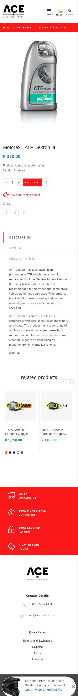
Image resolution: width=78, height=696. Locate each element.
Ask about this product (25, 195)
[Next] (70, 382)
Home (6, 27)
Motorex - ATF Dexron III (52, 27)
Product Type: (12, 165)
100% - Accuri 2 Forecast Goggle (16, 431)
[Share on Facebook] (6, 212)
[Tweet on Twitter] (15, 212)
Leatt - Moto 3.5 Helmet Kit (43, 686)
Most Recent (24, 27)
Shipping (37, 646)
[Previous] (63, 382)
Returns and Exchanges (37, 640)
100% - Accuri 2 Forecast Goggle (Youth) (52, 432)
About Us (37, 659)
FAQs (37, 653)
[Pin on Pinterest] (24, 212)
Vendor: (8, 170)
